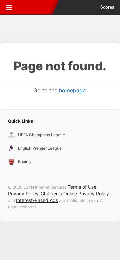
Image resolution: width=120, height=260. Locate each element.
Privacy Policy (23, 193)
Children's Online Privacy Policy (75, 193)
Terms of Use (82, 187)
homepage (72, 90)
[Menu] (9, 7)
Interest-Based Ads (37, 200)
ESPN (35, 7)
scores (107, 7)
